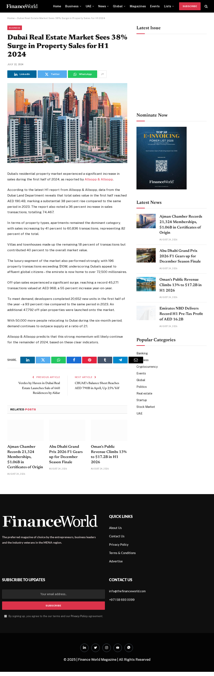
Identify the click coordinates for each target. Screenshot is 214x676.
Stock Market (145, 406)
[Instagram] (106, 648)
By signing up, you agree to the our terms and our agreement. (55, 616)
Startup (141, 400)
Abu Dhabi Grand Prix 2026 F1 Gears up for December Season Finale (66, 454)
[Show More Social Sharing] (102, 74)
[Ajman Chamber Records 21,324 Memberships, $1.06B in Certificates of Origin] (25, 430)
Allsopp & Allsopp (99, 179)
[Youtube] (117, 648)
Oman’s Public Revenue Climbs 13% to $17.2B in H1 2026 (109, 454)
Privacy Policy (79, 616)
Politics (141, 386)
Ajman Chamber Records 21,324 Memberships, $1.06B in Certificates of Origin (25, 457)
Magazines (138, 6)
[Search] (206, 6)
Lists (167, 6)
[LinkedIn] (84, 648)
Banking (142, 353)
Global (118, 6)
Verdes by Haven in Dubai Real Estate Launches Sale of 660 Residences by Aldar (39, 388)
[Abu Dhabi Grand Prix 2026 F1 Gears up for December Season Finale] (67, 430)
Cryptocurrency (147, 366)
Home (57, 6)
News (102, 6)
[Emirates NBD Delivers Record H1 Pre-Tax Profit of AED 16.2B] (146, 313)
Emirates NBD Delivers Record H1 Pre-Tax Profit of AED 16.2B (181, 314)
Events (155, 6)
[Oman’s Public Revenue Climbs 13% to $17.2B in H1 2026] (109, 430)
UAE (88, 6)
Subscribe (190, 6)
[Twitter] (95, 648)
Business (72, 6)
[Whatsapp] (129, 648)
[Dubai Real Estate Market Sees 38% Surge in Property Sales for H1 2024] (67, 162)
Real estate (144, 393)
